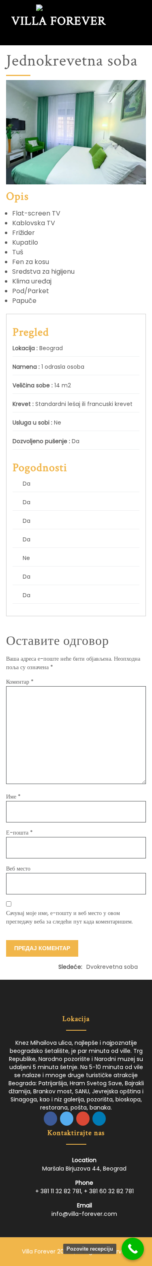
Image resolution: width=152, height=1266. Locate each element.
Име (13, 797)
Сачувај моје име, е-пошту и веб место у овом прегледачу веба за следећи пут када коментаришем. (69, 917)
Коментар (20, 682)
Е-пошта (19, 833)
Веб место (18, 868)
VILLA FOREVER (58, 21)
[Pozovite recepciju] (133, 1249)
